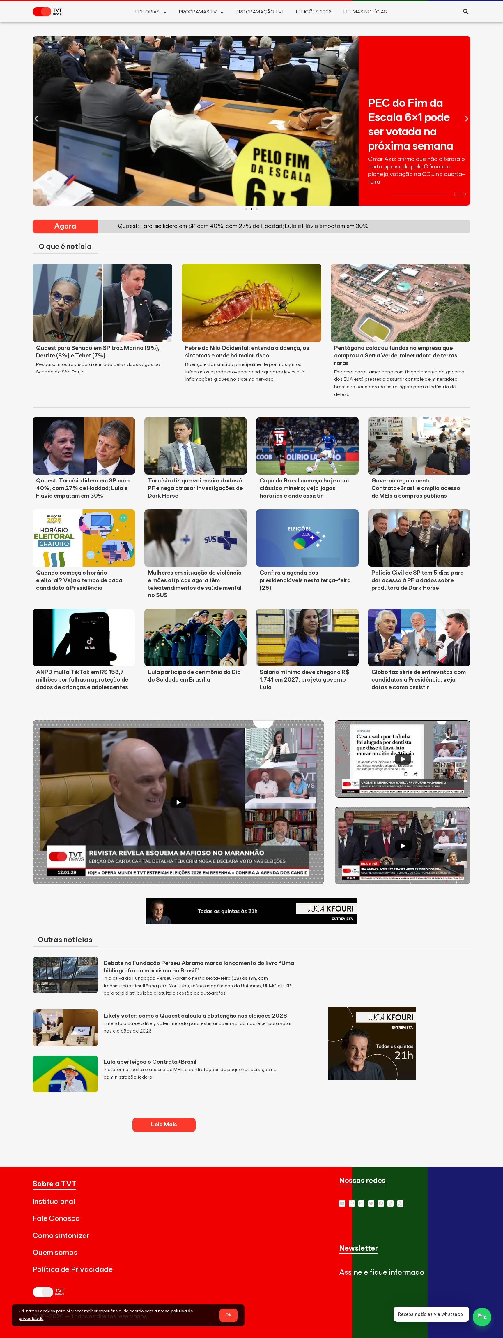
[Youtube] (342, 1203)
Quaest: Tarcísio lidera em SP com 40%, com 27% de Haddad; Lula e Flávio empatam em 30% (83, 488)
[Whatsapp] (352, 1203)
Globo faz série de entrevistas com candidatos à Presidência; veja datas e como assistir (418, 679)
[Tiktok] (390, 1203)
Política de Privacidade (73, 1269)
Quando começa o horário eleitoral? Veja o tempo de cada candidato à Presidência (79, 580)
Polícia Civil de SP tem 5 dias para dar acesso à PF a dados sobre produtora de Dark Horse (417, 580)
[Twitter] (371, 1203)
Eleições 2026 (314, 12)
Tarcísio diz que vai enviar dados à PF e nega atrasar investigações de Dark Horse (195, 488)
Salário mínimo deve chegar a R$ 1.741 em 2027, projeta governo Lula (304, 679)
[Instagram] (361, 1203)
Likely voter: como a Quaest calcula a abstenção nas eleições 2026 (195, 1016)
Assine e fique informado (381, 1272)
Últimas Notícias (365, 12)
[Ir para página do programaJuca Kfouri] (251, 923)
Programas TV (198, 12)
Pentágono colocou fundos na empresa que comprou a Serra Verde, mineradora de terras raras (395, 355)
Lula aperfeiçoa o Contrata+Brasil (150, 1062)
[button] (465, 11)
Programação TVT (260, 12)
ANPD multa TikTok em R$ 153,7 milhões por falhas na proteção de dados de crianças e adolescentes (82, 679)
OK (228, 1315)
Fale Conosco (56, 1218)
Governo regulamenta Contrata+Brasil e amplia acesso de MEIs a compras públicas (415, 488)
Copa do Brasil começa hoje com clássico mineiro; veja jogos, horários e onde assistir (304, 488)
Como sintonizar (61, 1235)
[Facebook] (381, 1203)
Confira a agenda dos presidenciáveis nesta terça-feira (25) (305, 580)
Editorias (147, 12)
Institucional (54, 1201)
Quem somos (55, 1252)
